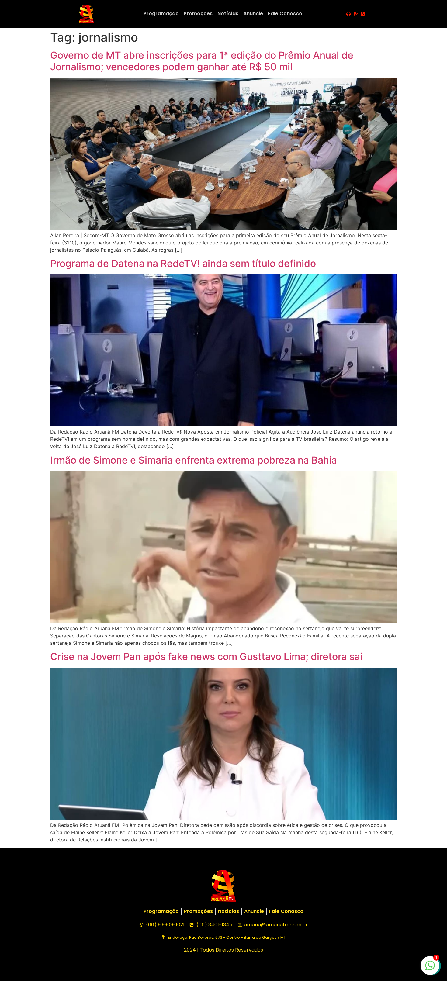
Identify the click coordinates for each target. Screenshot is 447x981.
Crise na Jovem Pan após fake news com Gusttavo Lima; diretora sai (206, 656)
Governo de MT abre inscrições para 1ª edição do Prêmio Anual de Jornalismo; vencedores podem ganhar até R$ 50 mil (201, 61)
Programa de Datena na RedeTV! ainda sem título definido (183, 263)
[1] (430, 968)
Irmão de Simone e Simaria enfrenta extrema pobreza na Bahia (193, 460)
